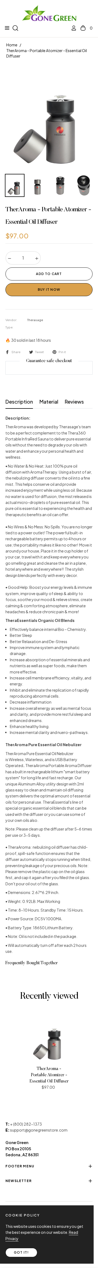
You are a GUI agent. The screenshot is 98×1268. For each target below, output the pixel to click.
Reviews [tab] (74, 401)
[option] (49, 117)
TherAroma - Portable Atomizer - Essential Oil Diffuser (49, 1075)
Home (11, 44)
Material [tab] (48, 401)
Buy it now (49, 290)
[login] (71, 28)
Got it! (21, 1252)
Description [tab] (19, 401)
